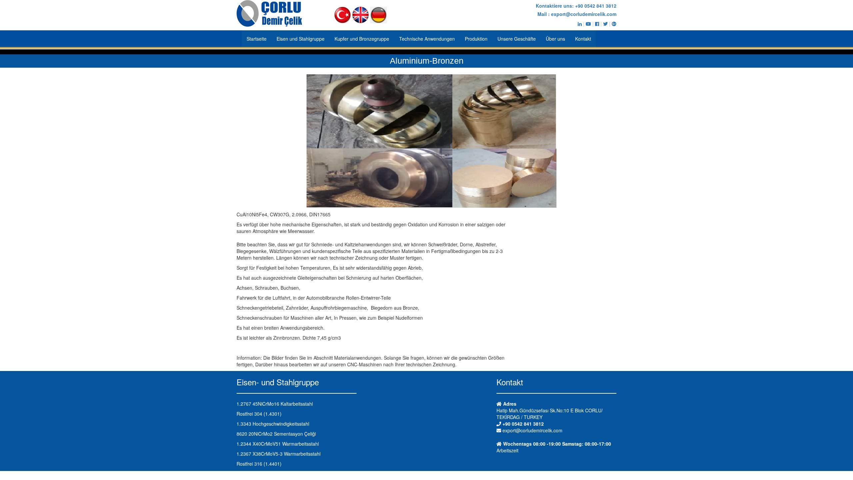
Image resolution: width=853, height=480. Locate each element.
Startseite (257, 38)
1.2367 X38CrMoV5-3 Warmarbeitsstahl (279, 453)
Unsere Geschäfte (516, 38)
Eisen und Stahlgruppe (301, 38)
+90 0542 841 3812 (595, 5)
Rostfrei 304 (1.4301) (259, 413)
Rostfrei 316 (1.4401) (259, 463)
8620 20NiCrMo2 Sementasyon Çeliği (276, 433)
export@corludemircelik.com (583, 14)
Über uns (555, 38)
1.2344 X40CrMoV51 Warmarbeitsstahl (278, 443)
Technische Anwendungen (427, 38)
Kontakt (583, 38)
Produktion (476, 38)
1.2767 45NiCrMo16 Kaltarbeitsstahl (275, 403)
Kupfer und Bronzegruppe (362, 38)
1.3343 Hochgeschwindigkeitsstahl (273, 423)
